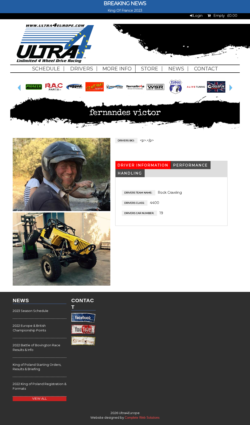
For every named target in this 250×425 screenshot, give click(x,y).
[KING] (142, 95)
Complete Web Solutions (142, 417)
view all (39, 398)
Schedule (46, 68)
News (176, 68)
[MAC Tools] (183, 95)
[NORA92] (203, 95)
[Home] (55, 44)
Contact (206, 68)
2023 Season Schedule (30, 311)
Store (149, 68)
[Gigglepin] (122, 95)
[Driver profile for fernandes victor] (61, 210)
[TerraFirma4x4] (41, 95)
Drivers (81, 68)
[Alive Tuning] (102, 95)
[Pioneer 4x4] (223, 95)
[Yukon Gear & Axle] (81, 95)
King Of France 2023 (125, 10)
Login (198, 15)
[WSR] (61, 95)
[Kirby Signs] (162, 95)
